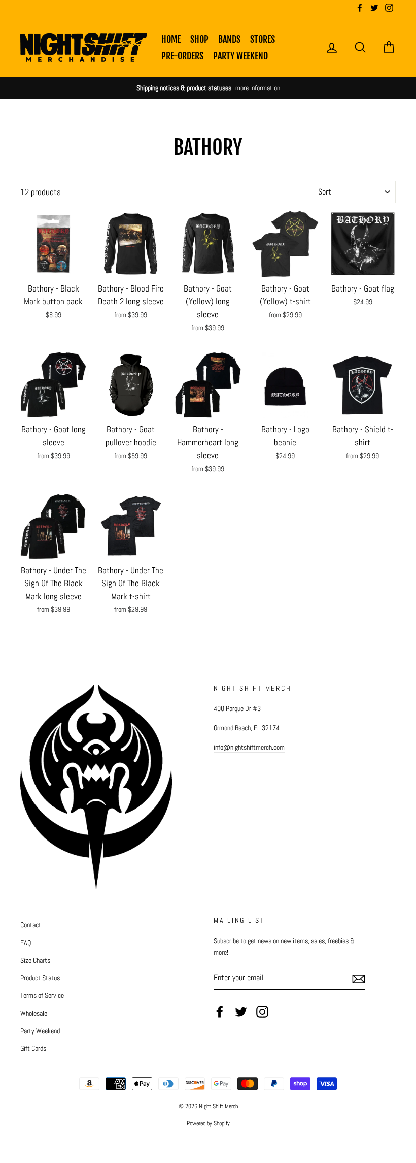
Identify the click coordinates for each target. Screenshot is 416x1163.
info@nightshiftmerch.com (249, 747)
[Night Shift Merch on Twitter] (241, 1012)
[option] (208, 88)
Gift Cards (33, 1048)
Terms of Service (42, 995)
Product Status (40, 977)
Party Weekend (240, 55)
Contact (30, 924)
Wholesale (33, 1013)
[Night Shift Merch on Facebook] (220, 1012)
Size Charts (35, 960)
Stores (262, 39)
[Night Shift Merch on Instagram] (262, 1012)
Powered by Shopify (208, 1123)
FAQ (25, 942)
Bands (229, 39)
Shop (199, 39)
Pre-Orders (182, 55)
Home (171, 39)
